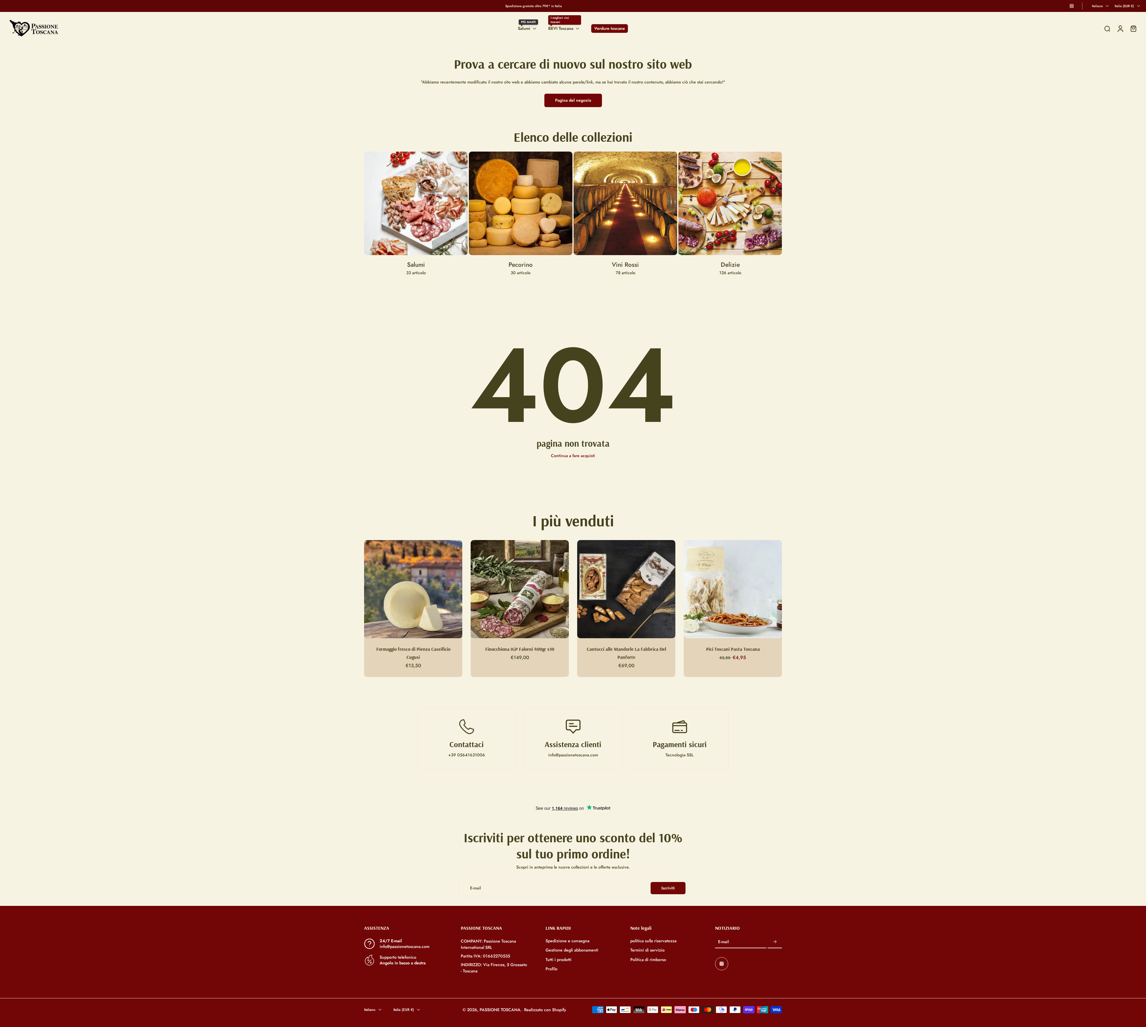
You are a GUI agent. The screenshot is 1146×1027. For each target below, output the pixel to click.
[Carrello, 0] (1133, 28)
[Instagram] (1071, 6)
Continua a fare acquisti (573, 456)
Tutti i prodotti (559, 959)
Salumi (524, 28)
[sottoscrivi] (775, 942)
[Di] (1107, 29)
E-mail (723, 942)
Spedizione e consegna (567, 941)
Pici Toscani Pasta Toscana (733, 649)
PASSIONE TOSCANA (500, 1009)
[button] (403, 928)
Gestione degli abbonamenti (572, 950)
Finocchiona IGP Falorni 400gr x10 (519, 649)
